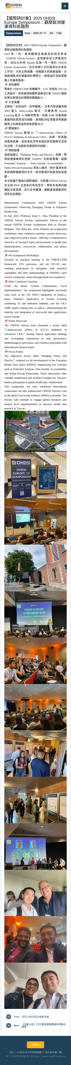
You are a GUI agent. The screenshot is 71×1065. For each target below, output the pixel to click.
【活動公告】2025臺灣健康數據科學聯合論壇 (44, 1025)
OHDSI (35, 1044)
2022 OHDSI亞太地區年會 (35, 1017)
